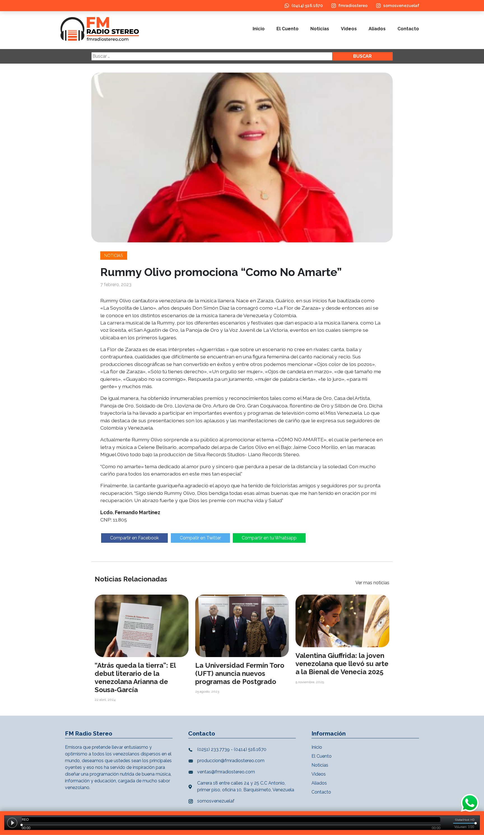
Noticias (319, 28)
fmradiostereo (352, 5)
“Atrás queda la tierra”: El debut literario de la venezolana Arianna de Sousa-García (135, 677)
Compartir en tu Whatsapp (269, 538)
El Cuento (287, 28)
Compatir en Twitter (200, 538)
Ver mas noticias (372, 582)
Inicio (259, 28)
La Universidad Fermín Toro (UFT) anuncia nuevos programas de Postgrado (239, 673)
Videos (349, 28)
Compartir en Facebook (134, 538)
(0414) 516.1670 (307, 5)
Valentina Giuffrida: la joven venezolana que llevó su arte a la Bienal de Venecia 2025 (341, 663)
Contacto (408, 28)
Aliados (377, 28)
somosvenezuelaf (401, 5)
